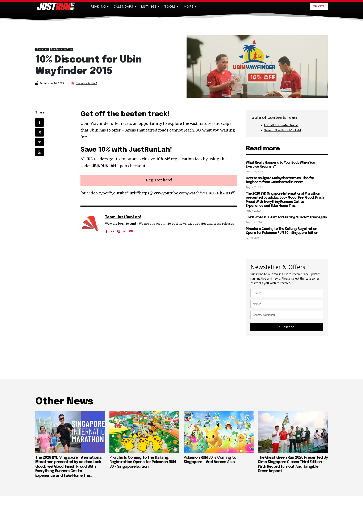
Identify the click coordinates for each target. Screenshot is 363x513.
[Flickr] (112, 230)
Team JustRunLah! (86, 83)
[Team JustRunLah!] (72, 83)
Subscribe (286, 327)
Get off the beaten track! (281, 125)
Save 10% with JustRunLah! (282, 130)
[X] (39, 132)
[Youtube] (131, 230)
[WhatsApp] (39, 152)
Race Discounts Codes (61, 49)
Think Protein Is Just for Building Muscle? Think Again (286, 217)
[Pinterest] (39, 142)
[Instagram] (118, 230)
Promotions (42, 49)
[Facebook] (39, 122)
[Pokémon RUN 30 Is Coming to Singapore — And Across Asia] (219, 432)
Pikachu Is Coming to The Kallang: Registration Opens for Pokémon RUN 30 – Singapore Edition (282, 231)
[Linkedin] (124, 230)
